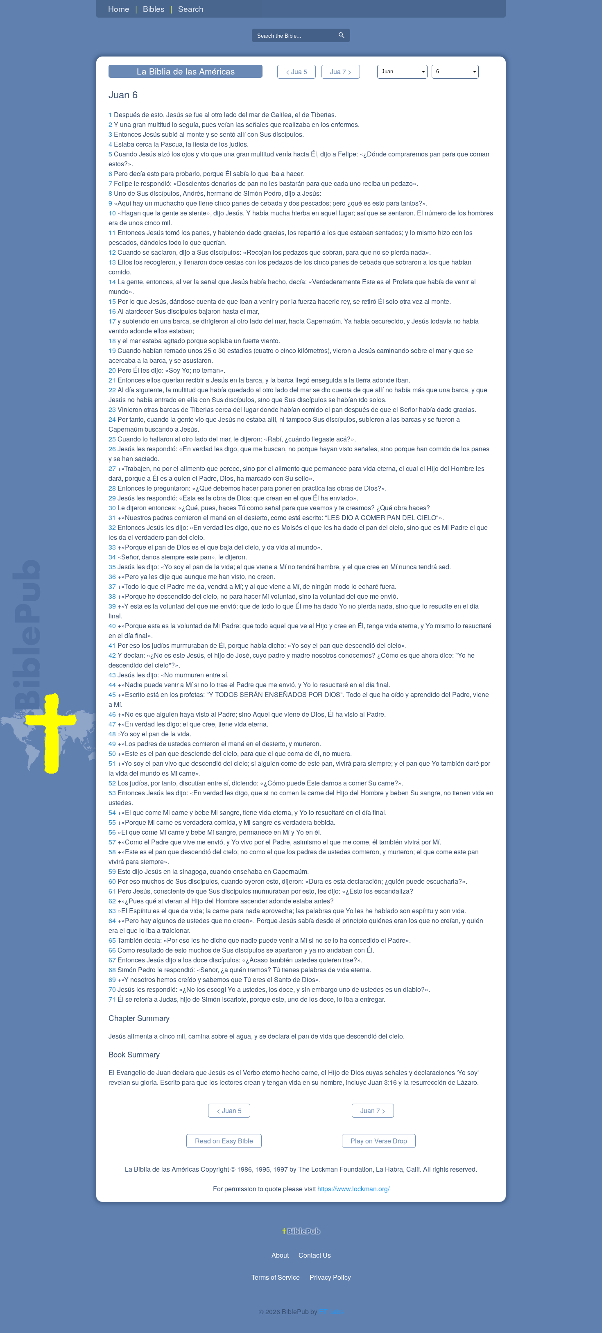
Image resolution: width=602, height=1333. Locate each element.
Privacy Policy (330, 1277)
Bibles (154, 8)
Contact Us (315, 1255)
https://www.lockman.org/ (353, 1188)
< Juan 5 (229, 1110)
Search (191, 8)
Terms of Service (275, 1277)
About (280, 1255)
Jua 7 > (340, 71)
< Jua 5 (296, 71)
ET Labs (331, 1311)
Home (118, 8)
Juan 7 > (372, 1110)
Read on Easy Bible (224, 1140)
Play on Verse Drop (379, 1140)
